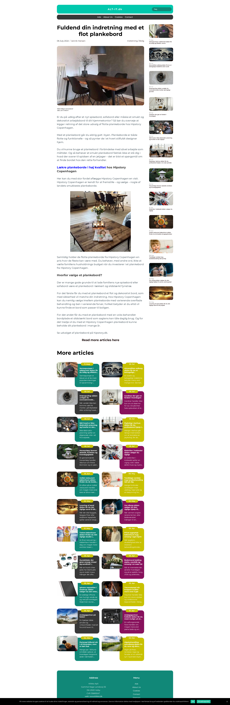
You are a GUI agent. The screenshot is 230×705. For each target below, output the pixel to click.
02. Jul (132, 419)
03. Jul (87, 391)
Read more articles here (100, 340)
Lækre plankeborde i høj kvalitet (81, 167)
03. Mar (132, 638)
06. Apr (132, 528)
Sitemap (136, 697)
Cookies (119, 17)
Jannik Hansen (78, 41)
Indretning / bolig (135, 41)
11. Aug (87, 364)
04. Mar (87, 638)
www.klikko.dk (95, 696)
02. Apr (87, 583)
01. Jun (87, 474)
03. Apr (87, 556)
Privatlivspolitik (203, 701)
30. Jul (132, 364)
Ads (99, 17)
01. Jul (131, 446)
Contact (129, 17)
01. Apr (132, 611)
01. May (87, 528)
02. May (87, 501)
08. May (132, 474)
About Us (107, 17)
